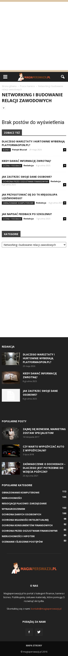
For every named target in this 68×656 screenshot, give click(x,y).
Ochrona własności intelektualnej (25, 519)
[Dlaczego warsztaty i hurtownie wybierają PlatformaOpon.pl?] (11, 358)
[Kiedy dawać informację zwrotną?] (11, 377)
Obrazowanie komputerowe (18, 203)
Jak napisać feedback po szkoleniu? (27, 214)
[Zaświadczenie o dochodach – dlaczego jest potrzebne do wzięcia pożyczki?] (11, 468)
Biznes (6, 149)
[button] (63, 77)
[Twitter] (39, 632)
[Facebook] (29, 632)
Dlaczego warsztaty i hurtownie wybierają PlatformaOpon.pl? (39, 358)
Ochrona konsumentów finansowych (27, 525)
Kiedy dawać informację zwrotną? (26, 161)
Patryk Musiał (19, 149)
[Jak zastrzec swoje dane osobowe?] (11, 395)
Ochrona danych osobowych (21, 514)
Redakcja (29, 165)
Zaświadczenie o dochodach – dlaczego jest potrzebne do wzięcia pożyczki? (44, 467)
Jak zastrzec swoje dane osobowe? (27, 176)
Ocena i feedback (12, 165)
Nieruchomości (12, 498)
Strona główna (9, 86)
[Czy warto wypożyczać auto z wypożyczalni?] (11, 451)
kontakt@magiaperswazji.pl (46, 608)
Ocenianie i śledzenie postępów (22, 541)
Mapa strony (34, 645)
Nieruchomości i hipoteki (18, 536)
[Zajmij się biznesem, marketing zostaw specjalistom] (11, 433)
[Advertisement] (34, 36)
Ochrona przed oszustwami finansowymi (25, 181)
